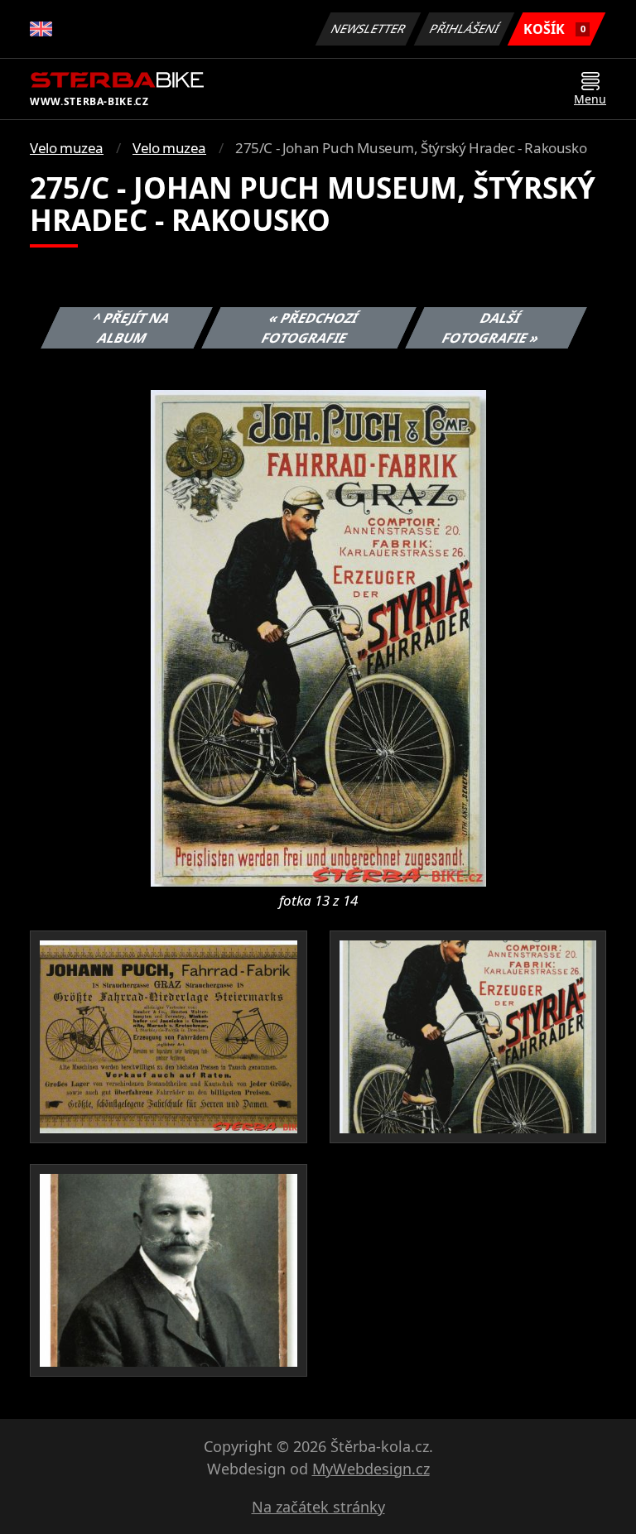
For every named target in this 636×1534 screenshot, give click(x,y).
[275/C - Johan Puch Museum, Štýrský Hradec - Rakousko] (318, 637)
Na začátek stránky (318, 1507)
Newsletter (368, 28)
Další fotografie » (491, 328)
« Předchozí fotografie (309, 328)
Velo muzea (67, 147)
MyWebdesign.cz (371, 1469)
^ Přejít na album (131, 328)
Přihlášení (464, 28)
